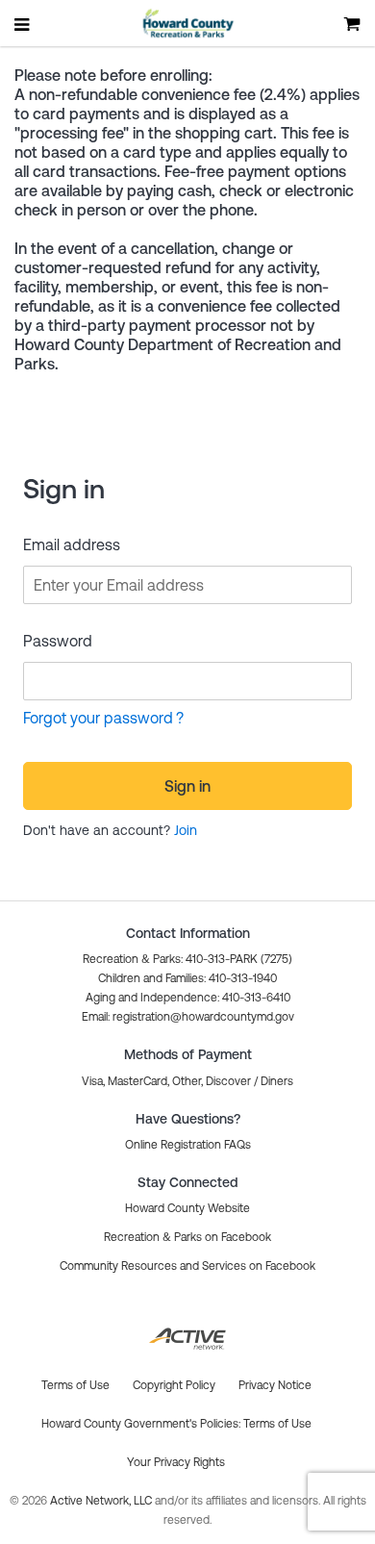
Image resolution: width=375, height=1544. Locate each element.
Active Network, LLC (102, 1500)
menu (23, 24)
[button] (188, 1017)
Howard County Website (187, 1208)
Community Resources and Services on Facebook (187, 1266)
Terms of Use (277, 1423)
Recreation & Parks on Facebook (187, 1237)
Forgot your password (98, 717)
